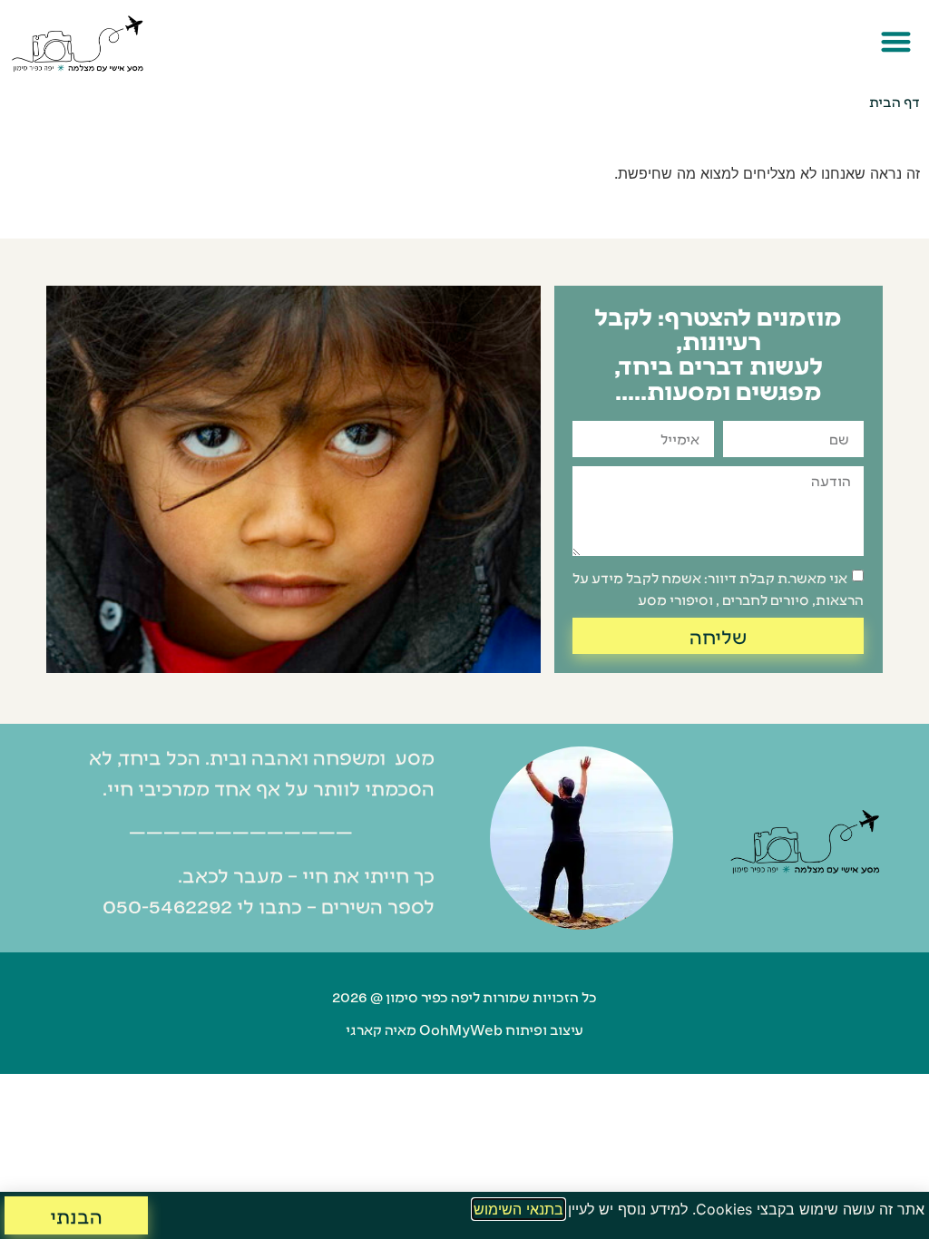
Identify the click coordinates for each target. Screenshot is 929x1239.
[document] (464, 619)
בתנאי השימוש (518, 1209)
